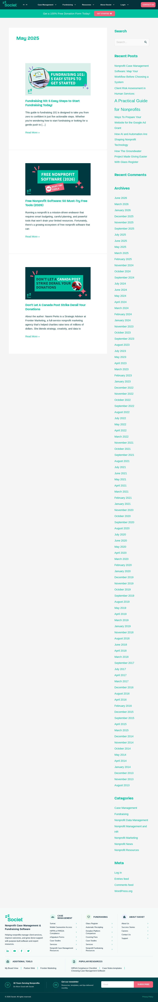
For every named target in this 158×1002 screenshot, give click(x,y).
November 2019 (123, 583)
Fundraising (69, 4)
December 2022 (123, 387)
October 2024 (122, 271)
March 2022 (121, 436)
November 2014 (123, 742)
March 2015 (121, 730)
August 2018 (121, 638)
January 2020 (122, 571)
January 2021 (122, 503)
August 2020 (121, 528)
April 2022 (120, 430)
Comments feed (123, 884)
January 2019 (122, 626)
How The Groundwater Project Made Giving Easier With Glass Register (130, 157)
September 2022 (124, 405)
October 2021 (122, 448)
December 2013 (123, 773)
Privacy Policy (147, 997)
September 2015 (124, 718)
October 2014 (122, 748)
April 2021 (120, 485)
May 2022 (120, 424)
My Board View (11, 968)
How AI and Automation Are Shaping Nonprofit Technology (130, 139)
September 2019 (124, 595)
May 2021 (120, 479)
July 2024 (120, 283)
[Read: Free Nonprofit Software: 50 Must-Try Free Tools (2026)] (58, 179)
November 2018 (123, 632)
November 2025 (123, 222)
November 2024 (123, 265)
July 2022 (120, 418)
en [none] (23, 4)
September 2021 (124, 454)
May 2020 (120, 546)
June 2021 (120, 473)
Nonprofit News (123, 844)
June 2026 (120, 197)
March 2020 (121, 559)
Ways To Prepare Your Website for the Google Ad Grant (130, 123)
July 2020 (120, 534)
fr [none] (26, 4)
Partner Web (29, 968)
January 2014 (122, 767)
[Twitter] (28, 951)
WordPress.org (123, 891)
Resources (88, 4)
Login (125, 4)
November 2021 (123, 442)
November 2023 (123, 326)
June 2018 (120, 644)
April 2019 (120, 614)
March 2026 (121, 204)
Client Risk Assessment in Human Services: (131, 99)
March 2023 (121, 369)
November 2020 (123, 510)
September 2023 (124, 338)
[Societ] (12, 5)
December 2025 (123, 216)
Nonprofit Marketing (126, 837)
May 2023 (120, 357)
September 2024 (124, 277)
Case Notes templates (112, 968)
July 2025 (120, 234)
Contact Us (148, 5)
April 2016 (120, 699)
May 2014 (120, 754)
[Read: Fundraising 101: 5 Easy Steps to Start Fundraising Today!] (58, 79)
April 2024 (120, 302)
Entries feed (121, 878)
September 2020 (124, 522)
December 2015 (123, 711)
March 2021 (121, 491)
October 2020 (122, 516)
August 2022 (121, 412)
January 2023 (122, 381)
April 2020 (120, 552)
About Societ (107, 4)
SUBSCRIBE (143, 984)
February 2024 (123, 314)
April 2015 (120, 724)
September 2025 (124, 228)
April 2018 (120, 650)
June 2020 (120, 540)
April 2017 (120, 675)
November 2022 (123, 393)
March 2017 (121, 681)
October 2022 (122, 399)
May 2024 (120, 295)
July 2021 (120, 467)
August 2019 (121, 601)
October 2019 (122, 589)
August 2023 (121, 344)
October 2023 (122, 332)
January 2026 (122, 210)
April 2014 (120, 760)
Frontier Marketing (48, 968)
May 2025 (120, 246)
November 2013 (123, 779)
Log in (118, 872)
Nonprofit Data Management (131, 820)
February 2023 (123, 375)
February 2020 (123, 565)
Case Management (47, 4)
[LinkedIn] (7, 951)
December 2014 (123, 736)
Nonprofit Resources (126, 850)
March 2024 (121, 308)
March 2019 (121, 620)
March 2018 (121, 656)
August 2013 (121, 785)
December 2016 (123, 687)
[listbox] (25, 4)
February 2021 (123, 497)
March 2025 (121, 253)
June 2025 (120, 240)
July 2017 (120, 669)
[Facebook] (21, 951)
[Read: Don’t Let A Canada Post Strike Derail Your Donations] (58, 283)
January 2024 (122, 320)
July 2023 (120, 350)
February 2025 (123, 259)
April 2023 (120, 363)
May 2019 (120, 607)
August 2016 (121, 693)
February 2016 (123, 705)
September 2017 (124, 662)
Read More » (32, 132)
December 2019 (123, 577)
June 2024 (120, 289)
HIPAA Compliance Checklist (84, 968)
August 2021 (121, 461)
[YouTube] (14, 951)
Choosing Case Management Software (88, 971)
